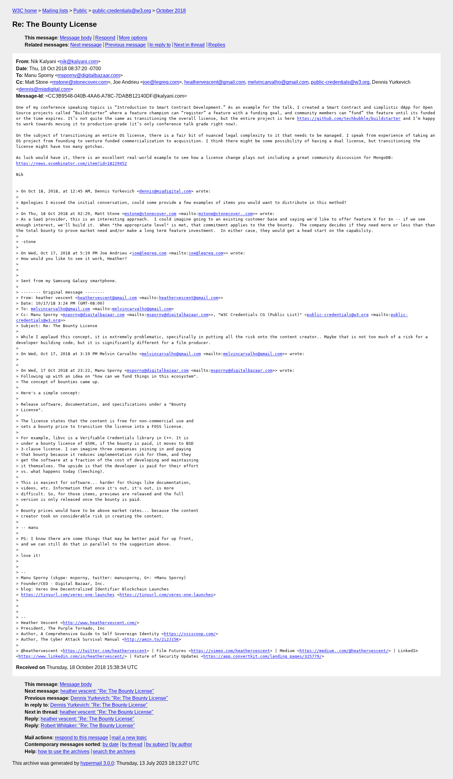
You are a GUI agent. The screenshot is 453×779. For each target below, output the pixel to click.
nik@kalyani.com (79, 61)
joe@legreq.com (161, 82)
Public (80, 10)
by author (182, 744)
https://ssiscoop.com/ (190, 633)
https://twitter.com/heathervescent (105, 650)
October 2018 (171, 10)
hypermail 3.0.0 (97, 763)
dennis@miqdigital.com (44, 89)
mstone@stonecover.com (80, 82)
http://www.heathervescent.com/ (100, 622)
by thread (132, 744)
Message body (76, 37)
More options (133, 37)
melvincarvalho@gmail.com (278, 82)
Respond (105, 37)
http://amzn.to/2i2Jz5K (151, 639)
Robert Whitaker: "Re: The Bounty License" (88, 725)
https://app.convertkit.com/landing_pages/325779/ (262, 656)
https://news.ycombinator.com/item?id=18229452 (71, 163)
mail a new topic (129, 737)
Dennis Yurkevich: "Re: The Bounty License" (119, 698)
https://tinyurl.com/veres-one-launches (68, 594)
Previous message (125, 44)
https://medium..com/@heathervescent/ (344, 650)
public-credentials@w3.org (121, 10)
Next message (86, 44)
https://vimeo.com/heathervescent (230, 650)
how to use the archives (63, 751)
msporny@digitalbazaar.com (89, 75)
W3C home (24, 10)
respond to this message (81, 737)
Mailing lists (55, 10)
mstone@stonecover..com (225, 213)
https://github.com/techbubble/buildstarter (349, 118)
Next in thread (189, 44)
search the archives (114, 751)
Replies (216, 44)
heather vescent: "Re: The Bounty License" (107, 691)
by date (111, 744)
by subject (157, 744)
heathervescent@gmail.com (214, 82)
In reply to (160, 44)
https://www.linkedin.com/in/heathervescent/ (71, 656)
